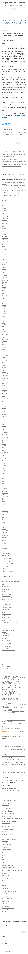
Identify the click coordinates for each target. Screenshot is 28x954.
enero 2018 (4, 372)
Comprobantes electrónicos (7, 563)
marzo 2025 (4, 231)
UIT (2, 653)
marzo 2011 (4, 506)
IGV (3, 689)
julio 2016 (3, 401)
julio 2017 (3, 382)
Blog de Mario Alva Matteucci (14, 3)
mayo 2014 (4, 444)
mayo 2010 (4, 522)
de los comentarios (6, 666)
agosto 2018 (4, 360)
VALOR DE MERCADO (7, 712)
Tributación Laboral (6, 646)
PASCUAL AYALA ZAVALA (6, 815)
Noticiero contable (5, 805)
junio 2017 (4, 383)
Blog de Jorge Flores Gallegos (8, 832)
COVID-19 (3, 568)
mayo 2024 (4, 247)
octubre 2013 (4, 455)
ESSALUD (23, 684)
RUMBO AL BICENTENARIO (7, 904)
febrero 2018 (4, 370)
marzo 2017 (4, 388)
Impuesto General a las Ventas (8, 597)
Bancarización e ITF (6, 555)
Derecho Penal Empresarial (7, 865)
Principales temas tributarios (7, 837)
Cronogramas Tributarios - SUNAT (8, 867)
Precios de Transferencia (7, 620)
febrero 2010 (4, 527)
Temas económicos (6, 637)
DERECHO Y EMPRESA (6, 900)
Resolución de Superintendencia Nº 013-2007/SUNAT (14, 708)
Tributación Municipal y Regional (8, 650)
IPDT (2, 852)
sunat (22, 711)
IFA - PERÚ (4, 855)
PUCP (3, 860)
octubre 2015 (4, 416)
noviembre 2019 (5, 336)
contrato (9, 131)
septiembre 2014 (5, 437)
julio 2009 (3, 538)
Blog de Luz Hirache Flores (7, 836)
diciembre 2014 (5, 432)
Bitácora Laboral (5, 841)
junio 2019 (4, 344)
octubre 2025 (4, 220)
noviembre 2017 (5, 375)
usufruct (19, 132)
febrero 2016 (4, 409)
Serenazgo (18, 711)
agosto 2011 (4, 498)
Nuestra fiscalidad (5, 803)
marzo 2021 (4, 310)
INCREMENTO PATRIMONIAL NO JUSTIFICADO (11, 695)
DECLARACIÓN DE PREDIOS (8, 678)
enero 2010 (4, 529)
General (3, 591)
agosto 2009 (4, 537)
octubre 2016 (4, 396)
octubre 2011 (4, 494)
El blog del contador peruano (8, 808)
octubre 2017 (4, 377)
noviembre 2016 (5, 395)
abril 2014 (4, 445)
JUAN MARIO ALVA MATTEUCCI (15, 134)
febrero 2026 (4, 213)
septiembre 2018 (5, 359)
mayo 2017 (4, 385)
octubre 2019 (4, 337)
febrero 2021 (4, 311)
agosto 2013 (4, 458)
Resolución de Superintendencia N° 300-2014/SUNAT (14, 705)
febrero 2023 (4, 272)
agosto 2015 (4, 419)
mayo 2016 (4, 404)
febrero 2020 (4, 331)
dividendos (17, 681)
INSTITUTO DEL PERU (6, 872)
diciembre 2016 (5, 393)
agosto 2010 (4, 517)
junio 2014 (4, 442)
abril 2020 (4, 328)
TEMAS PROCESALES (6, 640)
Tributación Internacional (7, 645)
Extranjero (4, 584)
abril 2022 (4, 288)
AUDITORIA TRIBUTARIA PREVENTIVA (9, 553)
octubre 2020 (4, 318)
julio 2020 (3, 323)
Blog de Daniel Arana (6, 823)
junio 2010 (4, 520)
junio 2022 (4, 285)
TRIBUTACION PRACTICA (6, 875)
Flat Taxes (4, 885)
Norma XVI (20, 697)
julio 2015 (3, 421)
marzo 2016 (4, 408)
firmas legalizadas (21, 131)
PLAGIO (3, 615)
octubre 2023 (4, 259)
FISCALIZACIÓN (5, 588)
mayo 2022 (4, 287)
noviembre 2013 (5, 453)
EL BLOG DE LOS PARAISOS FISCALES (9, 891)
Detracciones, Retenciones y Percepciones (10, 581)
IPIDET (3, 854)
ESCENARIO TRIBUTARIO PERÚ (8, 813)
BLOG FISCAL (4, 893)
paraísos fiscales (7, 698)
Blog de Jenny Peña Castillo (7, 829)
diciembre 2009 (5, 530)
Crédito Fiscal (4, 570)
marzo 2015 (4, 427)
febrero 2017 (4, 390)
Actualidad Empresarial (6, 844)
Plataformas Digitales (6, 617)
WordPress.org (5, 668)
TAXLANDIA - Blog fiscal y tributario (9, 811)
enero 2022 (4, 293)
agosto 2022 (4, 282)
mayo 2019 (4, 346)
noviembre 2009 (5, 532)
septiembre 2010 (5, 516)
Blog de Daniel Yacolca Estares (8, 834)
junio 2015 (4, 422)
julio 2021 (3, 303)
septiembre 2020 (5, 319)
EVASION (4, 685)
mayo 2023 (4, 267)
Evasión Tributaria (14, 685)
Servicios (3, 628)
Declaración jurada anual (6, 679)
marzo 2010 (4, 525)
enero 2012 (4, 489)
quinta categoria (8, 703)
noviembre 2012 (5, 473)
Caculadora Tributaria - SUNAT (8, 864)
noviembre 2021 (5, 296)
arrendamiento (10, 129)
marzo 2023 (4, 270)
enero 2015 (4, 431)
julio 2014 (3, 440)
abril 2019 (4, 347)
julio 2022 (3, 283)
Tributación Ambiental (6, 643)
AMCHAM (3, 868)
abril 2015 (4, 426)
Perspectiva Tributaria (6, 614)
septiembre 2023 (5, 261)
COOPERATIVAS (5, 566)
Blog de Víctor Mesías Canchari (8, 909)
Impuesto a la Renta (17, 127)
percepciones (16, 698)
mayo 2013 (4, 463)
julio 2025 (3, 225)
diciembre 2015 (5, 413)
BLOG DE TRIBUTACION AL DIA (8, 877)
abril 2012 (4, 485)
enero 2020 (4, 332)
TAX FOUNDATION (5, 882)
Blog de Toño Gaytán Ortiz (7, 831)
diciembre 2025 (5, 216)
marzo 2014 (4, 447)
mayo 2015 (4, 424)
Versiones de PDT (5, 655)
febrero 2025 (4, 233)
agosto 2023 (4, 262)
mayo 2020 (4, 326)
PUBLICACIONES (5, 625)
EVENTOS (3, 583)
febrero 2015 (4, 429)
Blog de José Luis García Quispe (8, 824)
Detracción (4, 579)
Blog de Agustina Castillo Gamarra (9, 821)
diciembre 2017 (5, 373)
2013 (3, 676)
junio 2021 (4, 305)
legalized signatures (8, 132)
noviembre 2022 (5, 277)
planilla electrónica (9, 700)
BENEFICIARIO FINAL (5, 556)
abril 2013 (4, 465)
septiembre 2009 (5, 535)
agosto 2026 (4, 203)
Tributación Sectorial (6, 651)
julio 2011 (3, 499)
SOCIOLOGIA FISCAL (6, 888)
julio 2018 (3, 362)
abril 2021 (4, 308)
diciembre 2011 (5, 491)
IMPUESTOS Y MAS (5, 886)
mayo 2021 (4, 306)
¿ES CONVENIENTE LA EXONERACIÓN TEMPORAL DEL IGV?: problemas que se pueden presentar (14, 190)
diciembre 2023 (5, 256)
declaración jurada (17, 678)
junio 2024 (4, 246)
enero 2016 (4, 411)
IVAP (2, 602)
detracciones (15, 680)
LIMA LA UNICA (4, 903)
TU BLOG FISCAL (5, 896)
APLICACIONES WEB (6, 552)
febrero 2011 (4, 507)
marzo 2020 (4, 329)
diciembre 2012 (5, 471)
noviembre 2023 (5, 257)
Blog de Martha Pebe (6, 819)
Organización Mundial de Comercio (9, 878)
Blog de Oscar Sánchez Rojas (8, 826)
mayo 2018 (4, 365)
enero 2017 (4, 391)
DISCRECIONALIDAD (8, 681)
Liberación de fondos (6, 604)
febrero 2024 (4, 252)
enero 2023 (4, 274)
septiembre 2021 (5, 300)
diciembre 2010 (5, 511)
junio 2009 (4, 540)
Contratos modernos (6, 565)
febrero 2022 (4, 292)
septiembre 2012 (5, 476)
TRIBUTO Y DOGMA (5, 901)
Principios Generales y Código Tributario (10, 622)
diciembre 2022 (5, 275)
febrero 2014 (4, 449)
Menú (14, 8)
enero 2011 (4, 509)
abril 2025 (4, 229)
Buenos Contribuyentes (6, 558)
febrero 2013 (4, 468)
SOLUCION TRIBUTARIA (6, 801)
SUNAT (3, 846)
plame (4, 700)
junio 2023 (4, 265)
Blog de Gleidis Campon (6, 911)
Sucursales (4, 632)
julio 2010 (3, 519)
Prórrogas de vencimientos (7, 623)
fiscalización (7, 687)
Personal (3, 612)
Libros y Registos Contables (7, 607)
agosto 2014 (4, 439)
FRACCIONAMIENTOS (6, 589)
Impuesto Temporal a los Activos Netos (10, 601)
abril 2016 (4, 406)
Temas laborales (5, 638)
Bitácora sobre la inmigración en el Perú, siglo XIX (12, 870)
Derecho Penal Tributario (7, 578)
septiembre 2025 (5, 221)
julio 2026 (3, 205)
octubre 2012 (4, 475)
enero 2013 (4, 470)
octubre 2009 (4, 534)
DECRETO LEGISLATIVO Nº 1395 (8, 574)
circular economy (5, 560)
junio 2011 (4, 501)
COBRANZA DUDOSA (5, 677)
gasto (23, 687)
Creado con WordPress (6, 951)
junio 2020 (4, 324)
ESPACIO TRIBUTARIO (6, 895)
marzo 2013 (4, 467)
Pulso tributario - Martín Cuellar (8, 806)
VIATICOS (13, 712)
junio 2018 (4, 364)
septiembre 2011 (5, 496)
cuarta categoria (20, 677)
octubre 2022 (4, 279)
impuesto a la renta (11, 689)
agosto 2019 (4, 341)
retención (14, 711)
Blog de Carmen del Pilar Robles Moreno (10, 800)
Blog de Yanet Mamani (6, 816)
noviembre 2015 (5, 414)
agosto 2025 (4, 223)
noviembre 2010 (5, 512)
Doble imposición (7, 682)
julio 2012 (3, 480)
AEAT (3, 859)
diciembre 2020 (5, 314)
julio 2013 (3, 460)
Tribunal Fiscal (4, 847)
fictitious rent (14, 131)
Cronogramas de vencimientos (8, 571)
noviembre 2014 (5, 434)
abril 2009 (4, 543)
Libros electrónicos (5, 606)
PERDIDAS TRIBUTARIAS (8, 699)
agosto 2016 (4, 399)
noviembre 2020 (5, 316)
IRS (2, 890)
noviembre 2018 (5, 355)
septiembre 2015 (5, 417)
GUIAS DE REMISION (6, 592)
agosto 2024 (4, 243)
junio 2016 (4, 403)
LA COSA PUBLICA (5, 906)
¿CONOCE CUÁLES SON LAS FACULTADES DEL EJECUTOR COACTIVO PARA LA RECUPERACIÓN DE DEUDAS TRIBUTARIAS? (13, 733)
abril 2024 (4, 249)
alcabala (6, 676)
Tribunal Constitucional (6, 849)
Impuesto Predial (10, 691)
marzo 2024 (4, 251)
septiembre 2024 (5, 241)
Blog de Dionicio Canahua (7, 898)
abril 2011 (4, 504)
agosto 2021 (4, 301)
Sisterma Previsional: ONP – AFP (8, 630)
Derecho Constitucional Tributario (8, 576)
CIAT (2, 850)
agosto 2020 (4, 321)
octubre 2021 (4, 298)
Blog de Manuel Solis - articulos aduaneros (10, 913)
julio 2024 (3, 244)
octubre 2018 (4, 357)
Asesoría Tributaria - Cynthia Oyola (9, 839)
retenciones (7, 710)
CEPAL (3, 883)
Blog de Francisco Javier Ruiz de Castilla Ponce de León (13, 818)
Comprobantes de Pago (6, 561)
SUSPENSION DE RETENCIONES (8, 633)
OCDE (3, 880)
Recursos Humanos (6, 627)
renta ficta (15, 132)
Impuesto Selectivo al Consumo (8, 599)
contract (5, 131)
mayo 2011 (4, 502)
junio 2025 (4, 226)
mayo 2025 (4, 228)
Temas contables (5, 635)
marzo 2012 (4, 486)
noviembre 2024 (5, 238)
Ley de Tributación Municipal (7, 696)
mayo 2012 (4, 483)
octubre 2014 (4, 435)
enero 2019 (4, 352)
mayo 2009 (4, 542)
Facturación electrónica (6, 586)
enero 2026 (4, 215)
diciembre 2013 (5, 452)
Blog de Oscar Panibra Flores (8, 908)
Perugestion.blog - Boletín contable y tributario (11, 810)
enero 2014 (4, 450)
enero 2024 (4, 254)
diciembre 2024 (5, 236)
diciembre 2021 (5, 295)
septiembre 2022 (5, 280)
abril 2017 (4, 386)
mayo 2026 (4, 208)
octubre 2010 (4, 514)
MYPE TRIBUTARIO (5, 609)
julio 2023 (3, 264)
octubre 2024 (4, 239)
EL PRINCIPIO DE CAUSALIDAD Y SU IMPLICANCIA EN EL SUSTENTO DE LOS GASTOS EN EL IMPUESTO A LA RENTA (14, 176)
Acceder (3, 663)
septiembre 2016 (5, 398)
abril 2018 (4, 367)
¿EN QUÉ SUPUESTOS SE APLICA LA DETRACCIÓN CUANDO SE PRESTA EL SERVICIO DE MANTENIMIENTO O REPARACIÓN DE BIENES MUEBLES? (14, 780)
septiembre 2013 (5, 457)
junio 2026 (4, 207)
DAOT (3, 573)
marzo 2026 (4, 211)
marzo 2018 (4, 368)
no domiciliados (15, 696)
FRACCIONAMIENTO (17, 687)
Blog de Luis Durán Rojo (6, 828)
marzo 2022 (4, 290)
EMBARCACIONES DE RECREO (11, 684)
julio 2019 (3, 342)
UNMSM (3, 862)
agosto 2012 (4, 478)
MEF (2, 857)
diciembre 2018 (5, 354)
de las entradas (6, 664)
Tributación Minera (5, 648)
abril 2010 (4, 524)
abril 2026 (4, 210)
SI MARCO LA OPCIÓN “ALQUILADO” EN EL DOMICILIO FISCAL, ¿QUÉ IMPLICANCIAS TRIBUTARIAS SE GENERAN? (14, 22)
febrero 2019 (4, 350)
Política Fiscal (4, 619)
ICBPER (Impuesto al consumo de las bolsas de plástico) (13, 594)
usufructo (24, 132)
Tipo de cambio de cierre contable (9, 641)
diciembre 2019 (5, 334)
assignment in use (17, 129)
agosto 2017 (4, 380)
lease (3, 132)
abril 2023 (4, 269)
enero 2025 (4, 234)
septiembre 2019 (5, 339)
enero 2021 (4, 313)
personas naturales (18, 699)
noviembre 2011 (5, 493)
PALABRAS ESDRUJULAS (6, 873)
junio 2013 (4, 462)
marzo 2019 (4, 349)
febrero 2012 (4, 488)
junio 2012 (4, 481)
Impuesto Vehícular (8, 693)
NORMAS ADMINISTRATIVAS (7, 610)
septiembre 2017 (5, 378)
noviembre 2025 (5, 218)
